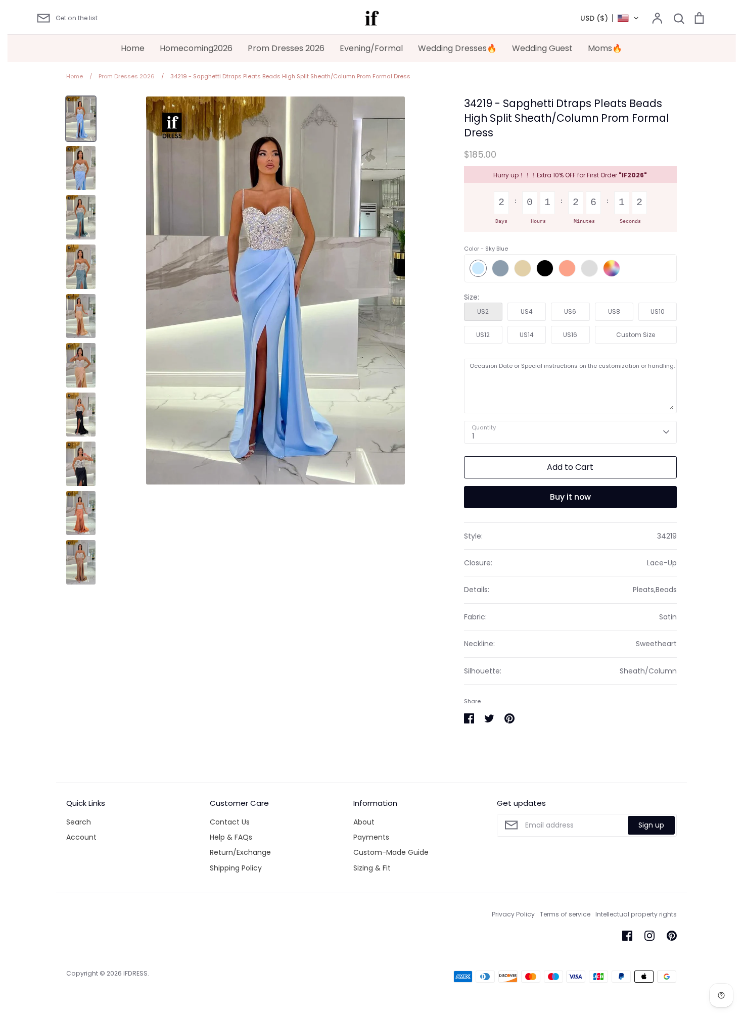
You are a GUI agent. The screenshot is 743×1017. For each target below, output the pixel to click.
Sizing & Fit (372, 868)
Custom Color (611, 268)
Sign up (651, 825)
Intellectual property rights (636, 914)
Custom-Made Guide (391, 852)
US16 (570, 334)
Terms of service (565, 914)
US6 (570, 311)
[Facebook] (627, 936)
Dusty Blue (500, 268)
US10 (658, 311)
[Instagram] (649, 936)
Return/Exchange (240, 852)
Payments (371, 837)
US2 (483, 311)
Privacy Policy (513, 914)
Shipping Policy (236, 868)
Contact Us (230, 822)
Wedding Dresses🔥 (457, 48)
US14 (527, 334)
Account (81, 837)
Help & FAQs (231, 837)
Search (78, 822)
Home (133, 48)
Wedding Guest (542, 48)
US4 (527, 311)
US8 (614, 311)
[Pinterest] (672, 936)
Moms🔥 (605, 48)
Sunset (567, 268)
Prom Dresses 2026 (286, 48)
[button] (609, 18)
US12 (483, 334)
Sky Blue (478, 268)
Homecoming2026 (196, 48)
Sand (589, 268)
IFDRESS (135, 973)
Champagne (522, 268)
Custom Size (635, 334)
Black (544, 268)
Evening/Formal (371, 48)
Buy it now (570, 497)
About (364, 822)
